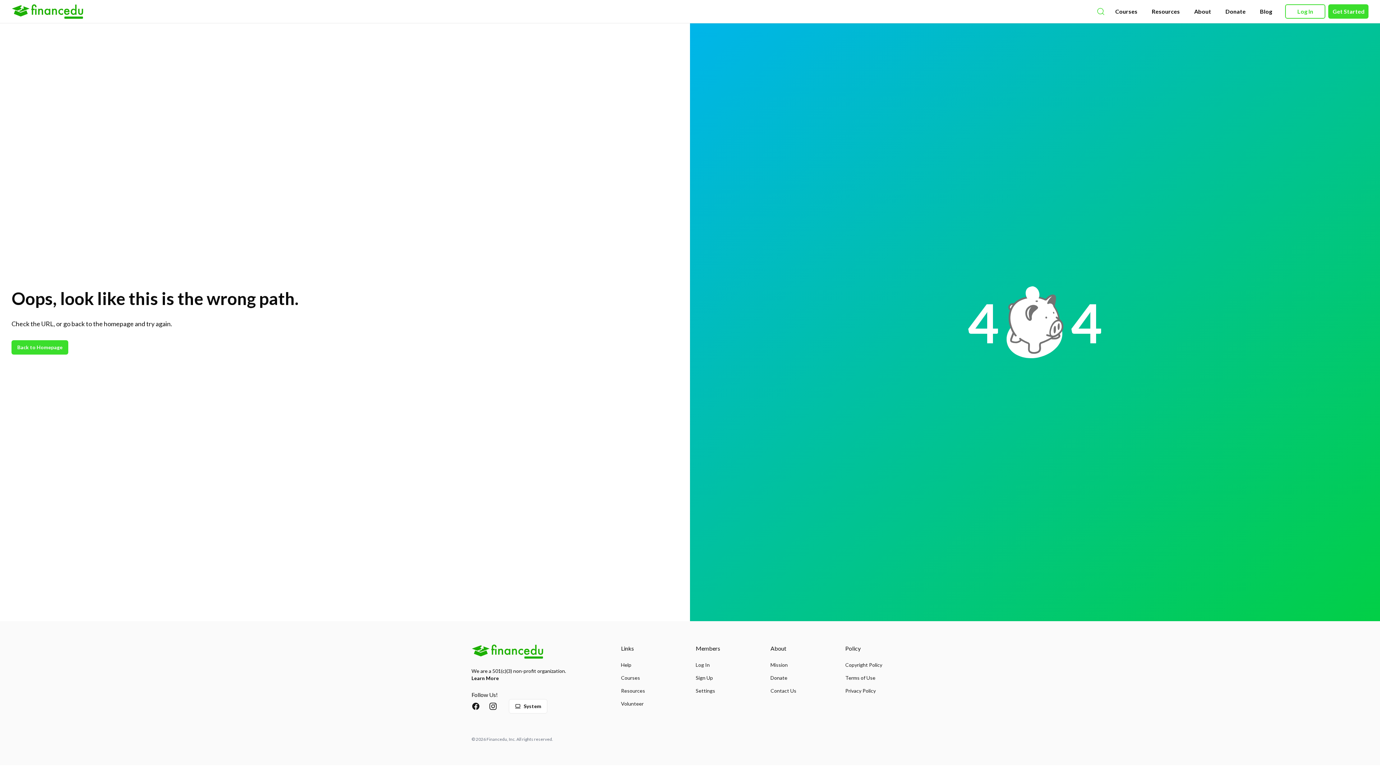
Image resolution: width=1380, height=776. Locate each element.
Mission (779, 665)
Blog (1266, 11)
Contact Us (783, 691)
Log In (1305, 11)
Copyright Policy (863, 665)
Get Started (1349, 11)
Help (626, 665)
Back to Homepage (40, 347)
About (1202, 11)
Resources (1166, 11)
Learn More (485, 678)
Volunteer (632, 704)
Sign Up (704, 678)
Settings (705, 691)
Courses (1126, 11)
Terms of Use (860, 678)
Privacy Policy (860, 691)
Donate (1235, 11)
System (532, 706)
